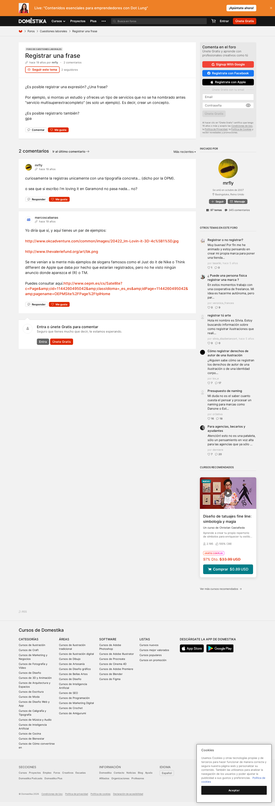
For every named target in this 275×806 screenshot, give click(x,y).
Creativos (67, 772)
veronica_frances (223, 303)
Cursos (23, 772)
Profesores (137, 778)
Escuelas (80, 772)
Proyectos (77, 21)
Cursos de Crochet (71, 708)
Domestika (105, 772)
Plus (93, 21)
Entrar (224, 21)
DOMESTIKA (33, 21)
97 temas (216, 210)
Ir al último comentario (69, 151)
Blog (140, 772)
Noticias (131, 772)
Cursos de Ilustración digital (76, 653)
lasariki (217, 263)
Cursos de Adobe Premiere (116, 669)
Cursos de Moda (29, 696)
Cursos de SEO (68, 692)
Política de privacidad (76, 794)
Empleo (47, 772)
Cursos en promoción (153, 660)
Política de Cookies (241, 129)
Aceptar (234, 790)
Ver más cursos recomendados (221, 588)
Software (107, 639)
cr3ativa (217, 414)
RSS (24, 611)
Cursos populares (151, 655)
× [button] (271, 7)
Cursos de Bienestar (31, 738)
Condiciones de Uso (241, 125)
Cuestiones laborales (53, 31)
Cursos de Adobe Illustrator (116, 653)
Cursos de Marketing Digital (76, 703)
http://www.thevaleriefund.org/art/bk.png (61, 251)
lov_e (216, 378)
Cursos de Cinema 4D (112, 663)
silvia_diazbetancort (225, 338)
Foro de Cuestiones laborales (44, 49)
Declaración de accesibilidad (128, 794)
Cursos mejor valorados (154, 650)
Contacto (119, 772)
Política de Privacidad (216, 129)
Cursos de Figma (109, 679)
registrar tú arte (219, 315)
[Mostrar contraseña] (248, 105)
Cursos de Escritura (31, 691)
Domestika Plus (53, 778)
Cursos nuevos (149, 645)
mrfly (55, 62)
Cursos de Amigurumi (72, 713)
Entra (43, 342)
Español (167, 773)
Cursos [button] (57, 21)
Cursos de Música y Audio (35, 719)
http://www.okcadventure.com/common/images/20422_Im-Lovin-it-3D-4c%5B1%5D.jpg (102, 241)
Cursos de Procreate (112, 658)
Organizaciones (120, 778)
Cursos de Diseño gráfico (75, 669)
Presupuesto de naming (225, 391)
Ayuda (148, 772)
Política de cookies (101, 794)
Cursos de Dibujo (70, 658)
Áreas (64, 639)
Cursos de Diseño (30, 672)
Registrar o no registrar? (225, 240)
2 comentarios (73, 62)
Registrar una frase (52, 55)
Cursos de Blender (111, 674)
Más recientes (184, 152)
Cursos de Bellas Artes (73, 674)
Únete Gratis (61, 342)
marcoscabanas (46, 217)
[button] (103, 21)
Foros (31, 31)
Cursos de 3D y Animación (35, 677)
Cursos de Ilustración (32, 645)
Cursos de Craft (29, 650)
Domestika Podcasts (30, 778)
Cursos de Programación (74, 698)
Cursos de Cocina (30, 733)
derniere (218, 449)
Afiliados (104, 778)
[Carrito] (213, 21)
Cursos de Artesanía (72, 663)
